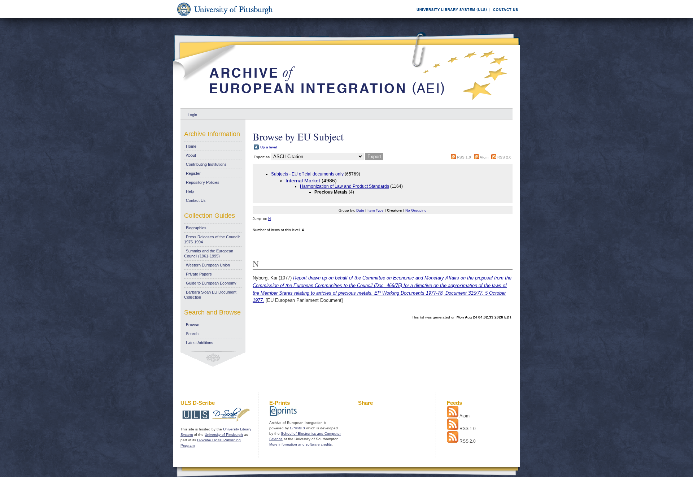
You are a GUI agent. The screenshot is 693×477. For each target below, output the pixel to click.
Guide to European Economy (211, 283)
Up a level (268, 147)
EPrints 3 (297, 428)
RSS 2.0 (504, 157)
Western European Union (208, 265)
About (191, 155)
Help (190, 191)
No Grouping (416, 210)
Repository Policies (202, 182)
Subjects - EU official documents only (307, 174)
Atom (484, 157)
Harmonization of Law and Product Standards (344, 186)
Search (192, 333)
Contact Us (196, 200)
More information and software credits (300, 444)
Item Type (375, 210)
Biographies (196, 228)
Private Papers (199, 274)
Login (192, 115)
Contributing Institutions (206, 164)
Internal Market (303, 180)
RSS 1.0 (464, 157)
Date (360, 210)
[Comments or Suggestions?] (504, 17)
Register (193, 173)
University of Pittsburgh (224, 435)
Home (191, 146)
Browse (192, 324)
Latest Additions (199, 343)
